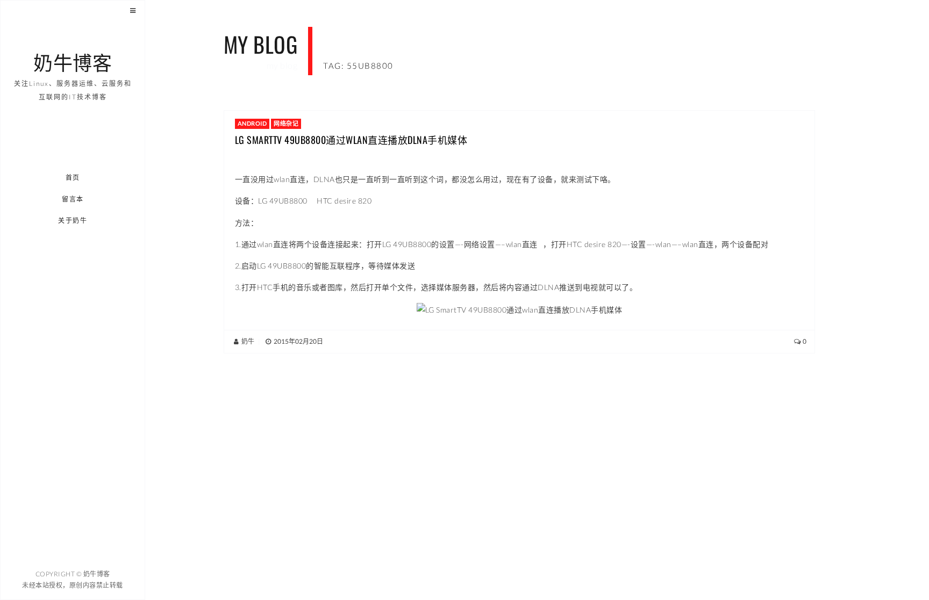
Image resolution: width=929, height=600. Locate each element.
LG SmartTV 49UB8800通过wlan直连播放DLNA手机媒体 (351, 140)
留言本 (73, 199)
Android (252, 123)
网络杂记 (286, 123)
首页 (73, 178)
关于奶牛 (73, 220)
